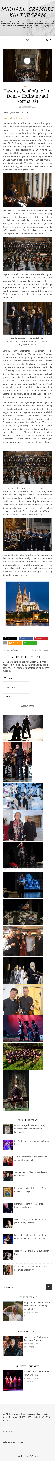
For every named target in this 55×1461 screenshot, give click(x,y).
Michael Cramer (14, 650)
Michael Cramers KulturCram (27, 13)
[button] (10, 638)
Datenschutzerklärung (13, 1441)
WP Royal (34, 1456)
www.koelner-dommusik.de (15, 118)
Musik (27, 86)
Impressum (8, 1431)
